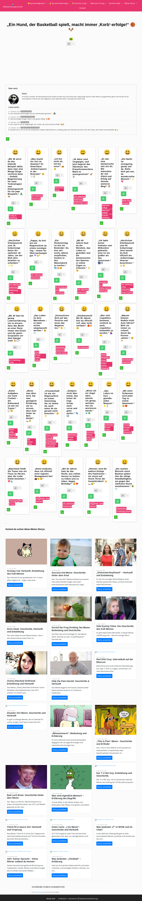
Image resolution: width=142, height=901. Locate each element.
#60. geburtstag (36, 275)
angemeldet (39, 892)
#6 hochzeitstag (61, 287)
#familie (126, 425)
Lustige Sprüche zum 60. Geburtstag (30, 127)
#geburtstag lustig (80, 203)
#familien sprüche (126, 429)
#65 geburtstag (37, 196)
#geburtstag (36, 199)
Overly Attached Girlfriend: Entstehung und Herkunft (21, 682)
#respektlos (105, 357)
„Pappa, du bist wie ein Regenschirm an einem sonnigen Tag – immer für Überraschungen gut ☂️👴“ (38, 248)
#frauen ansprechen (90, 436)
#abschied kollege (105, 206)
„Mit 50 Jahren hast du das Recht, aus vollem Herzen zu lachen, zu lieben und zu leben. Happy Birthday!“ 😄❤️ (70, 476)
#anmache (90, 432)
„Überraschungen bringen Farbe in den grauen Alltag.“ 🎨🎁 (30, 119)
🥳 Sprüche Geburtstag (58, 3)
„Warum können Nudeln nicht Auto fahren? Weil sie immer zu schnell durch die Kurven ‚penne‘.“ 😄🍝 (127, 328)
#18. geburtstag (79, 196)
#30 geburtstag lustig (14, 361)
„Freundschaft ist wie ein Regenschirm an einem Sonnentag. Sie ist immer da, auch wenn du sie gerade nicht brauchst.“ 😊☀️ (51, 403)
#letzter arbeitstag (105, 216)
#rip (20, 501)
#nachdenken (121, 508)
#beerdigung (13, 501)
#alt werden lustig (59, 189)
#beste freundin (51, 435)
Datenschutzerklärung (88, 898)
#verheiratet (59, 293)
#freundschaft (51, 441)
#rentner (12, 435)
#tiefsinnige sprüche (123, 511)
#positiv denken (37, 356)
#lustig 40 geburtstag (13, 217)
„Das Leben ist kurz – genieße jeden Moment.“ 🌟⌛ (108, 398)
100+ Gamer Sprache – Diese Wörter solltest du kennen (22, 860)
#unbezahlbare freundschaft (51, 445)
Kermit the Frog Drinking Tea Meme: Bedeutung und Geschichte (71, 629)
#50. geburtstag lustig (127, 286)
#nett (37, 352)
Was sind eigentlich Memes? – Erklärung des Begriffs (68, 797)
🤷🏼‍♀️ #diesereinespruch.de (12, 6)
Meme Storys (130, 3)
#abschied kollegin (105, 211)
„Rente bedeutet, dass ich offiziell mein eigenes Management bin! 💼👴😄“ (44, 474)
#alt (37, 498)
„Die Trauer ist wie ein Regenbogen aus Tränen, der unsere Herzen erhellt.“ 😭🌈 (37, 124)
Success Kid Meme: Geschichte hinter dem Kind (69, 574)
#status (103, 360)
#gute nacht (126, 201)
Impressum (73, 898)
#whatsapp (103, 291)
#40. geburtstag (68, 503)
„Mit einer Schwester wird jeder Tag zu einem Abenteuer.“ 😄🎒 (128, 398)
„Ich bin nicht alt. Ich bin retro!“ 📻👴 (59, 164)
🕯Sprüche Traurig (97, 3)
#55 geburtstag (83, 347)
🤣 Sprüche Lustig (79, 3)
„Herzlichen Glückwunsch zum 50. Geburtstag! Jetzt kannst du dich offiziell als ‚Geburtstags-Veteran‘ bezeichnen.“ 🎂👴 (127, 253)
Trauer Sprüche (25, 122)
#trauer (12, 504)
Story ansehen (15, 584)
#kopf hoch (60, 350)
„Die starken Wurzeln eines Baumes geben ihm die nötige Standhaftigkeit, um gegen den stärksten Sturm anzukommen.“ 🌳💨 (124, 479)
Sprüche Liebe (114, 3)
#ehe (57, 290)
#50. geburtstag (83, 290)
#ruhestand (13, 437)
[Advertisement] (68, 67)
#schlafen (125, 203)
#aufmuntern (60, 347)
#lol (100, 285)
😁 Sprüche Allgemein (36, 3)
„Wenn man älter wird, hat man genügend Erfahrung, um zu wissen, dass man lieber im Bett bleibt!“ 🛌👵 (31, 406)
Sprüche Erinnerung (26, 111)
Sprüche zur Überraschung (27, 117)
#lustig (89, 440)
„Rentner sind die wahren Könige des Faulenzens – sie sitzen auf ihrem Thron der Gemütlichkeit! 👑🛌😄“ (97, 476)
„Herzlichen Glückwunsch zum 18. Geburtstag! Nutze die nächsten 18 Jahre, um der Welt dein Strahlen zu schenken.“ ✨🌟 (15, 253)
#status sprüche (105, 288)
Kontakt (82, 8)
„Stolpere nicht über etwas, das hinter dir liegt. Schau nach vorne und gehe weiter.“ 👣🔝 (72, 403)
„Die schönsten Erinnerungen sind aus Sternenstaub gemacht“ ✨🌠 (32, 113)
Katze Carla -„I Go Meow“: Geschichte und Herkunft (66, 828)
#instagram (103, 282)
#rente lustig (11, 431)
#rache (103, 355)
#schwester (127, 433)
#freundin (49, 438)
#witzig (37, 360)
